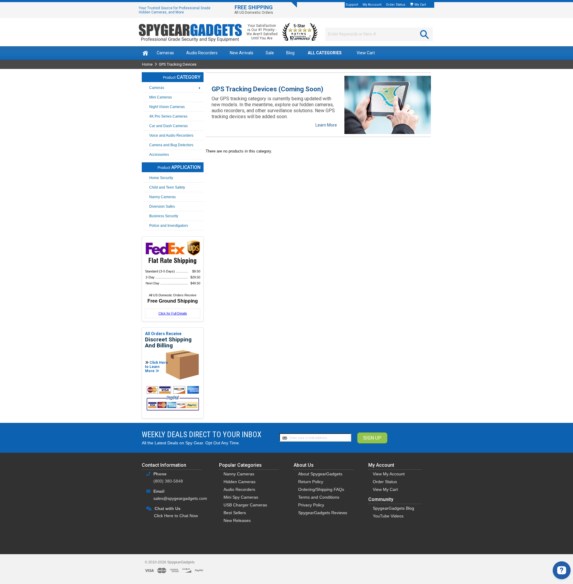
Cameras (165, 52)
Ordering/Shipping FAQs (321, 489)
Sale (270, 52)
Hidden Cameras (239, 481)
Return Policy (310, 481)
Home (147, 64)
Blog (290, 52)
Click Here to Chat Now (176, 515)
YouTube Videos (388, 516)
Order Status (395, 5)
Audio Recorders (202, 52)
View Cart (366, 52)
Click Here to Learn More (156, 366)
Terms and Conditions (318, 497)
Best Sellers (235, 512)
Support (352, 5)
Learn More (326, 125)
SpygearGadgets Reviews (322, 512)
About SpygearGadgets (320, 473)
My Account (372, 5)
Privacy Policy (311, 505)
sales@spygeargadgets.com (180, 498)
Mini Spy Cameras (241, 497)
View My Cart (385, 489)
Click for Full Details (172, 313)
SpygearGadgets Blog (393, 508)
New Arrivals (241, 52)
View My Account (389, 473)
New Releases (237, 520)
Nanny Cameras (239, 473)
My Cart (421, 5)
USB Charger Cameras (245, 505)
